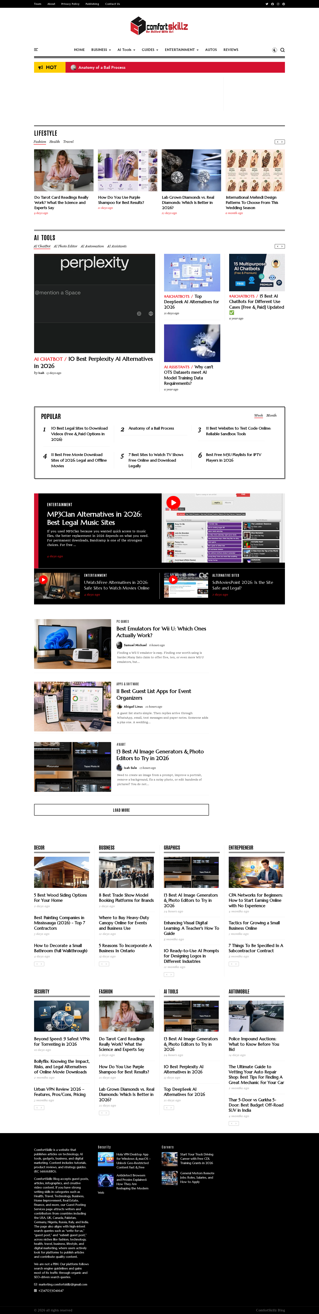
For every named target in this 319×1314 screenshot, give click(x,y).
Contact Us (112, 3)
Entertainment (59, 504)
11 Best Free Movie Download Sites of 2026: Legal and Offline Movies (79, 460)
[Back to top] (308, 1304)
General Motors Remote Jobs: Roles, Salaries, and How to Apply (197, 1177)
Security (41, 991)
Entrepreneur (241, 847)
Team (37, 3)
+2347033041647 (51, 1291)
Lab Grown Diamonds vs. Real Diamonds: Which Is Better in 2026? (188, 202)
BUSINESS (99, 50)
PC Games (123, 621)
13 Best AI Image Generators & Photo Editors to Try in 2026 (160, 755)
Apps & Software (128, 684)
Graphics (172, 847)
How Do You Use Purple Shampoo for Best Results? (121, 200)
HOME (79, 50)
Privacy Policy (70, 3)
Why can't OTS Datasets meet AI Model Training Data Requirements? (188, 375)
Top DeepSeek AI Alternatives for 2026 (191, 302)
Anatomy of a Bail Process (98, 67)
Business (106, 847)
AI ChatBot (48, 359)
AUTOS (211, 50)
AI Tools (125, 50)
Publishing (92, 3)
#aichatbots (176, 296)
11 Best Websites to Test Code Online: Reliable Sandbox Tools (238, 431)
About (51, 3)
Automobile (239, 991)
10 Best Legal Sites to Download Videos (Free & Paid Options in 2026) (79, 434)
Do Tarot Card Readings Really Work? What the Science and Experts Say (61, 202)
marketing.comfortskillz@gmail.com (62, 1284)
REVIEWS (231, 50)
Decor (39, 847)
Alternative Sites (225, 575)
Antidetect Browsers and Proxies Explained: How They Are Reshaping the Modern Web (123, 1184)
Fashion (106, 991)
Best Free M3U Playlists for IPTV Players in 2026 (233, 457)
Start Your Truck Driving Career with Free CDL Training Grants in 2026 (196, 1158)
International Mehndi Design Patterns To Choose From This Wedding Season (252, 202)
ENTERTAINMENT (180, 50)
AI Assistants (176, 366)
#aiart (121, 744)
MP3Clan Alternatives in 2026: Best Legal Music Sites (94, 518)
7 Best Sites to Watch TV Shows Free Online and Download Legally (156, 460)
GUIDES (148, 50)
